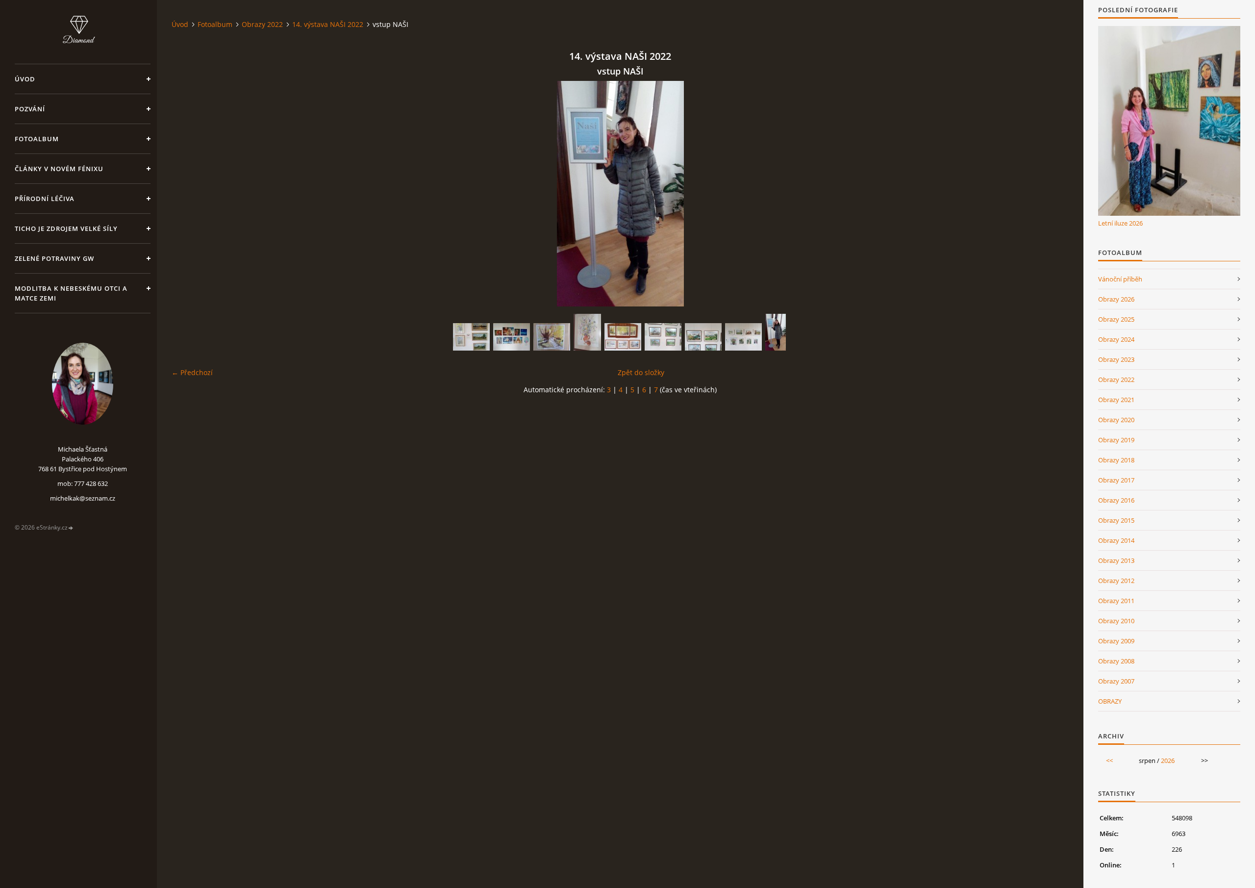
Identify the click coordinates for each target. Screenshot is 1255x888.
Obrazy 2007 (1116, 681)
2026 (1168, 760)
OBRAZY (1110, 701)
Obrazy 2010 (1116, 620)
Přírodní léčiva (45, 198)
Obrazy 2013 (1116, 560)
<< (1109, 760)
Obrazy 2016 (1116, 500)
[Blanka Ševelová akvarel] (622, 337)
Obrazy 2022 (262, 24)
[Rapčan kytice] (587, 332)
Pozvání (30, 108)
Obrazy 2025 (1116, 319)
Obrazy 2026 (1116, 299)
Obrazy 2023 (1116, 359)
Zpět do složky (641, 372)
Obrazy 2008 (1116, 661)
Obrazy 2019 (1116, 439)
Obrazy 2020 (1116, 419)
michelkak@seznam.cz (82, 498)
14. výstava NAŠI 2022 (327, 24)
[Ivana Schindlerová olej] (471, 337)
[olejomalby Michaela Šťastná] (511, 337)
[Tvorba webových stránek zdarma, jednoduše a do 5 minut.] (71, 528)
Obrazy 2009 (1116, 640)
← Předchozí (192, 372)
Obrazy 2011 (1116, 600)
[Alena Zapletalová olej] (743, 337)
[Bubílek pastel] (551, 337)
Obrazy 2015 (1116, 520)
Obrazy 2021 (1116, 399)
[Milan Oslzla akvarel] (663, 337)
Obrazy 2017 (1116, 480)
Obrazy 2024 (1116, 339)
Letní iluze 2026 (1120, 223)
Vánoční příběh (1120, 279)
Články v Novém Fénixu (59, 168)
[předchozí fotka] (187, 193)
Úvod (25, 79)
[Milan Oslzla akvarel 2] (703, 337)
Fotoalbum (37, 138)
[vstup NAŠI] (775, 332)
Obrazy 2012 (1116, 580)
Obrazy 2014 (1116, 540)
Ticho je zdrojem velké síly (66, 228)
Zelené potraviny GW (54, 258)
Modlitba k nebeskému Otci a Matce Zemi (71, 293)
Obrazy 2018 (1116, 460)
